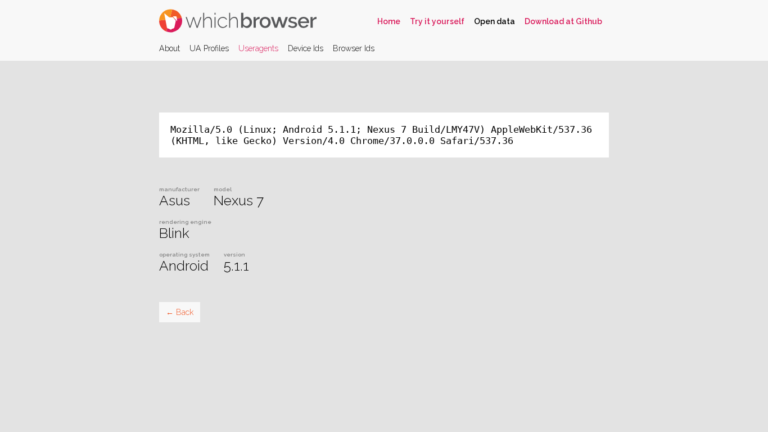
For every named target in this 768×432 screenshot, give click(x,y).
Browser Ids (353, 48)
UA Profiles (209, 48)
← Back (179, 312)
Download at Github (563, 21)
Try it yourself (437, 21)
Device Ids (305, 48)
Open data (494, 21)
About (169, 48)
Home (388, 21)
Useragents (258, 48)
